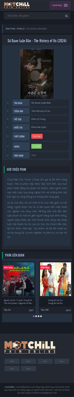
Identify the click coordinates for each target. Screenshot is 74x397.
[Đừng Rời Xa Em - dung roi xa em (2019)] (55, 279)
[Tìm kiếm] (67, 15)
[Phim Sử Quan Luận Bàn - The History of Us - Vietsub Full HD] (17, 5)
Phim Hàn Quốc (38, 127)
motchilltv (9, 387)
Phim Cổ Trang (38, 119)
